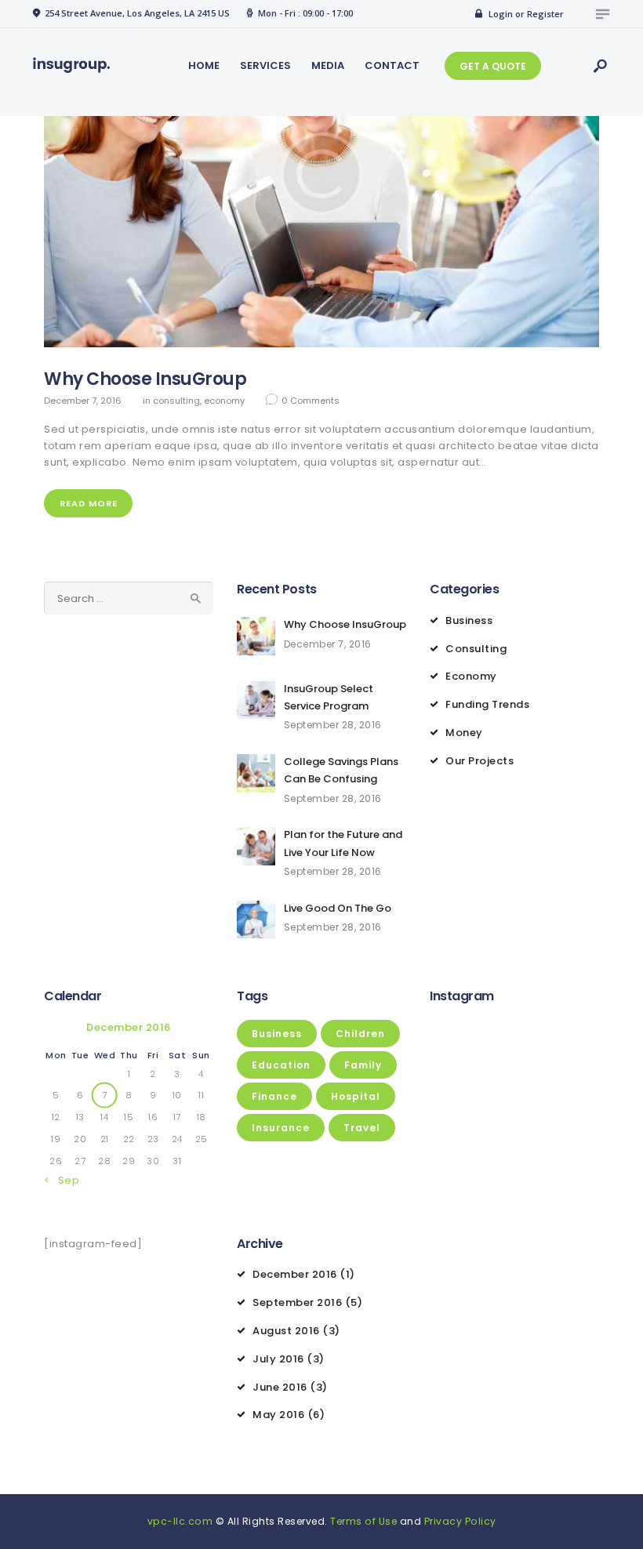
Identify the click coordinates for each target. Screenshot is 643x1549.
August (286, 1330)
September (297, 1302)
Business (468, 620)
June (279, 1387)
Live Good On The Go (337, 908)
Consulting (176, 400)
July (278, 1358)
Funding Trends (487, 704)
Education (281, 1065)
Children (360, 1033)
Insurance (281, 1127)
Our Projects (479, 760)
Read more (89, 503)
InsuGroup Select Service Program (328, 697)
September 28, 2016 (333, 724)
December (294, 1274)
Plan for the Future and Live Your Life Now (343, 843)
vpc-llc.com (180, 1521)
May (278, 1414)
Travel (361, 1127)
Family (363, 1065)
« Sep (64, 1180)
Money (464, 732)
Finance (274, 1096)
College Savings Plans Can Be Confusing (341, 770)
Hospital (355, 1096)
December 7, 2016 (83, 400)
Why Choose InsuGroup (145, 379)
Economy (224, 400)
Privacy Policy (460, 1521)
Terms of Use (363, 1521)
